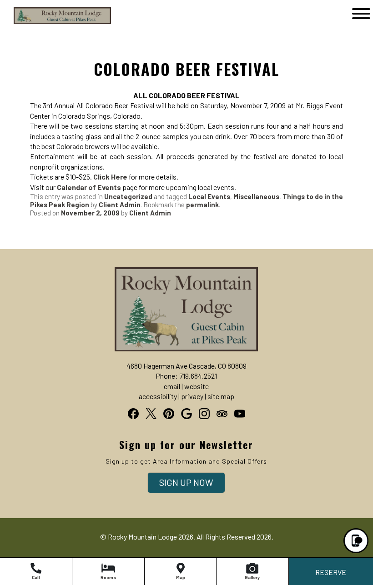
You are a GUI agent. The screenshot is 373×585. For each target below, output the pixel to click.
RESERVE (330, 572)
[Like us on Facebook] (133, 413)
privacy (192, 396)
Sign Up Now (186, 482)
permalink (202, 204)
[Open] (361, 13)
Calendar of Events (89, 187)
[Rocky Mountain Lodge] (48, 23)
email (172, 386)
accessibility (158, 396)
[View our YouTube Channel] (239, 413)
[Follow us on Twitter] (151, 413)
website (196, 386)
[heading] (186, 60)
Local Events (209, 196)
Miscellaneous (256, 196)
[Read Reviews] (222, 413)
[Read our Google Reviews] (186, 413)
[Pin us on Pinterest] (168, 413)
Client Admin (120, 204)
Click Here (110, 176)
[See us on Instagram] (204, 413)
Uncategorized (128, 196)
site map (220, 396)
